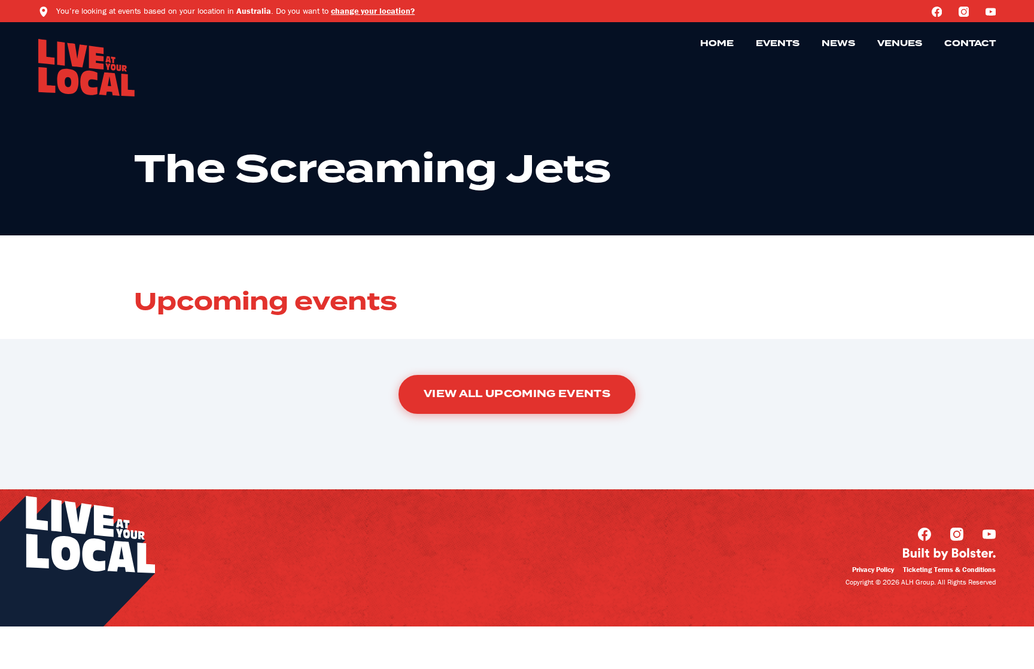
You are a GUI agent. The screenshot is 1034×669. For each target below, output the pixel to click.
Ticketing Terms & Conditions (949, 569)
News (838, 43)
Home (717, 43)
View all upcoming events (517, 394)
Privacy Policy (873, 569)
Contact (970, 43)
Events (777, 43)
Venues (899, 43)
